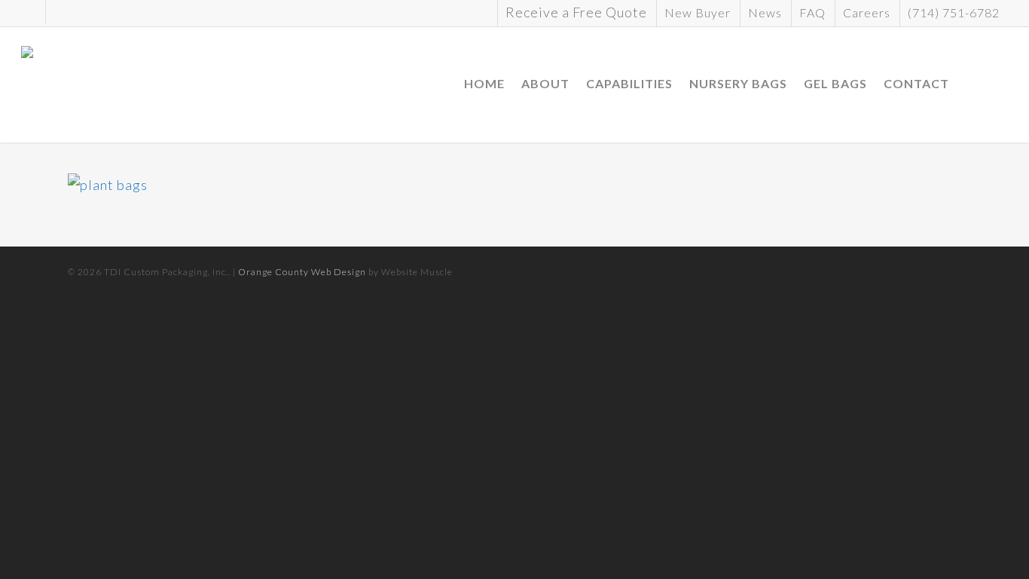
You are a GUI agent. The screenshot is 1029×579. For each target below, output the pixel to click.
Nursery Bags (738, 83)
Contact (916, 83)
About (545, 83)
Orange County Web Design (302, 271)
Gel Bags (835, 83)
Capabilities (629, 83)
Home (484, 83)
